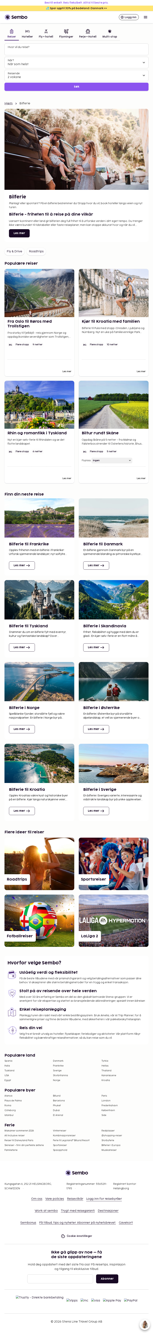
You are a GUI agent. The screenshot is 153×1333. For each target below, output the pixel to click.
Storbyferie (108, 1140)
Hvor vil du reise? (18, 47)
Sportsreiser (60, 1145)
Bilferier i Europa (111, 1145)
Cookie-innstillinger (79, 1235)
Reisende (14, 73)
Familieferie (11, 1150)
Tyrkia (105, 1061)
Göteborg (10, 1110)
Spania (8, 1061)
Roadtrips (36, 251)
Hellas (105, 1065)
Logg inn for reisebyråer (104, 1199)
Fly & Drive (14, 251)
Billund (56, 1095)
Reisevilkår (75, 1199)
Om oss (36, 1199)
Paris (104, 1095)
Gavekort (126, 1223)
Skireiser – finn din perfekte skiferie (24, 1145)
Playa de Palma (13, 1100)
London (106, 1100)
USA (6, 1075)
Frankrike (58, 1065)
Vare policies (54, 1199)
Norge (56, 1080)
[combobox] (77, 51)
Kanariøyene (109, 1075)
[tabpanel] (76, 67)
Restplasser (108, 1130)
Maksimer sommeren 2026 (19, 1130)
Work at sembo (46, 1211)
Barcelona (59, 1100)
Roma (7, 1105)
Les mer (19, 233)
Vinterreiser (59, 1130)
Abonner (107, 1279)
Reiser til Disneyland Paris (18, 1140)
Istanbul (8, 1115)
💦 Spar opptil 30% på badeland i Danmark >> (76, 8)
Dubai (56, 1110)
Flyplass (86, 460)
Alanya (8, 1095)
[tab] (11, 34)
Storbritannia (60, 1075)
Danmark (58, 1061)
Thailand (106, 1070)
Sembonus (28, 1223)
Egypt (7, 1080)
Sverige (57, 1070)
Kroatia (106, 1080)
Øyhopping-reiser (112, 1135)
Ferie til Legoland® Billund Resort (71, 1140)
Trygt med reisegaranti (78, 1211)
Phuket (57, 1105)
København (108, 1110)
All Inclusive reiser (14, 1135)
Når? (11, 60)
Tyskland (9, 1070)
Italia (7, 1065)
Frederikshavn (110, 1105)
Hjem (8, 103)
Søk (76, 86)
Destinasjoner (108, 1211)
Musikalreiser (109, 1150)
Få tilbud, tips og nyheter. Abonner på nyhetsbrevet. (77, 1223)
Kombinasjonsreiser (64, 1135)
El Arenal (58, 1115)
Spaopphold (60, 1150)
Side (104, 1115)
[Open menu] (146, 17)
